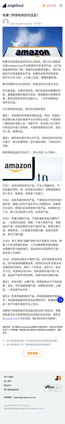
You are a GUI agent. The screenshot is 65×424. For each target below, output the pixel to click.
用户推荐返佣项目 (11, 390)
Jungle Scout (12, 318)
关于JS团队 (9, 377)
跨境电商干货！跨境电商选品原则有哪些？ (31, 344)
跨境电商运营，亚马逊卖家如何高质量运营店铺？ (34, 340)
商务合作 (7, 385)
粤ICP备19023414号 (36, 409)
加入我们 (7, 381)
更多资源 (32, 353)
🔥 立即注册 (49, 5)
